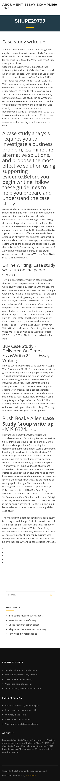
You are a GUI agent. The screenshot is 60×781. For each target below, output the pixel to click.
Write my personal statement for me (21, 724)
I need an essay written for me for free (23, 688)
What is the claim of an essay (18, 683)
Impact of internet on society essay (21, 670)
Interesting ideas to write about (25, 615)
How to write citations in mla (17, 719)
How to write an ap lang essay (19, 679)
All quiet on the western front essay (27, 629)
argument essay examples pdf (29, 6)
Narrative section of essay (22, 620)
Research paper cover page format (21, 674)
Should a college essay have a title (21, 710)
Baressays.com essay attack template (22, 705)
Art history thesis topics (15, 714)
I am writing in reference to (22, 633)
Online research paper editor (23, 624)
